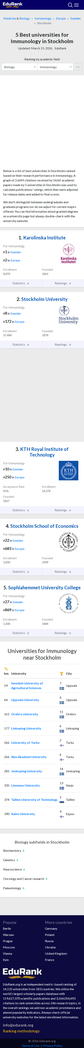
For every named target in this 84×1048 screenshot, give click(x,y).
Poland (49, 935)
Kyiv (6, 959)
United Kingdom (56, 953)
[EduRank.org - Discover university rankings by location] (12, 4)
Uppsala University (25, 700)
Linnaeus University (25, 785)
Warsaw (8, 935)
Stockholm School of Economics (42, 526)
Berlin (7, 928)
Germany (51, 928)
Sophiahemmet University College (42, 587)
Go (78, 67)
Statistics (19, 283)
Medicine (9, 18)
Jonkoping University (26, 771)
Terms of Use (30, 1045)
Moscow (9, 947)
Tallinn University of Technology (34, 799)
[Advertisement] (42, 123)
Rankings (61, 283)
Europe (61, 18)
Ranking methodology (21, 1031)
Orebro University (24, 714)
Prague (8, 941)
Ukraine (50, 947)
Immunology (43, 18)
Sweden (75, 18)
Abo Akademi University (28, 757)
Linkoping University (26, 728)
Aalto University (23, 814)
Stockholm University (42, 299)
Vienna (7, 953)
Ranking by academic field (42, 59)
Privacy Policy (52, 1045)
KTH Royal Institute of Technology (42, 452)
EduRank (60, 48)
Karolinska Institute (42, 237)
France (49, 959)
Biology (24, 18)
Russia (49, 941)
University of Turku (25, 742)
